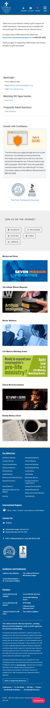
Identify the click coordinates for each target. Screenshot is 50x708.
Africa (9, 510)
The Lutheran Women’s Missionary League (31, 574)
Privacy (38, 687)
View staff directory (16, 89)
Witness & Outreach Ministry (34, 493)
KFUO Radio (27, 603)
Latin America (29, 510)
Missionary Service (31, 477)
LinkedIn (14, 242)
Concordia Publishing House (30, 599)
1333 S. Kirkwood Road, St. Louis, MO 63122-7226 (22, 538)
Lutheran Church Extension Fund (28, 607)
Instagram (35, 230)
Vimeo (31, 236)
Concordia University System (10, 604)
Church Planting (30, 461)
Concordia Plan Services (31, 594)
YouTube (15, 236)
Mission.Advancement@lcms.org (21, 85)
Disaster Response (8, 468)
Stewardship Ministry (32, 490)
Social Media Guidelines (12, 690)
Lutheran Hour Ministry (11, 573)
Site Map (30, 687)
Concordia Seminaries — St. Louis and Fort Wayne (11, 580)
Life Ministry (29, 474)
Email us (9, 523)
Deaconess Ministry (31, 464)
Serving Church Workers (33, 486)
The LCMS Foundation (30, 612)
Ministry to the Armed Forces (12, 477)
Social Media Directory (31, 690)
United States (39, 510)
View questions (10, 111)
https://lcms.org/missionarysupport (16, 38)
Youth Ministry (30, 496)
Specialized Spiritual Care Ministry (10, 491)
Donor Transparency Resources (15, 680)
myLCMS (24, 11)
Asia (14, 510)
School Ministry (7, 486)
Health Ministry (7, 474)
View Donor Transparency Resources (25, 200)
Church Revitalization (9, 464)
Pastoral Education (8, 481)
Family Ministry (7, 471)
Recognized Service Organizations (31, 482)
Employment (7, 687)
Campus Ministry (8, 461)
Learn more (9, 100)
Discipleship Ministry (32, 458)
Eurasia (20, 510)
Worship (5, 496)
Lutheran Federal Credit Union (11, 613)
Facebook (15, 230)
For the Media (19, 687)
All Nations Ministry (8, 458)
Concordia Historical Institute (10, 595)
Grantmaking (29, 471)
